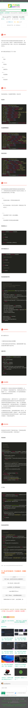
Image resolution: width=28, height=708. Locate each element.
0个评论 (23, 19)
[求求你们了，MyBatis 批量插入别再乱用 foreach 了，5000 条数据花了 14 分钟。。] (7, 672)
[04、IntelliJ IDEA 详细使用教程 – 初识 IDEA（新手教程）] (7, 645)
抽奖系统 (12, 617)
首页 (5, 699)
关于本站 (13, 699)
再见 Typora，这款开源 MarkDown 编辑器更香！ (20, 621)
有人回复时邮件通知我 (21, 692)
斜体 (12, 695)
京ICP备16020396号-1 (15, 702)
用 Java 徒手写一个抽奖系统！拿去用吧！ (16, 611)
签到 (15, 695)
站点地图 (22, 699)
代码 (8, 617)
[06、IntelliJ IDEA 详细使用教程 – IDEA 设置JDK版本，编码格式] (7, 632)
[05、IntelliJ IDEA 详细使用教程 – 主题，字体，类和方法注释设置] (20, 632)
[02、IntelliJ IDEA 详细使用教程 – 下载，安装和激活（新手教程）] (7, 658)
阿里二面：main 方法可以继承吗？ (7, 621)
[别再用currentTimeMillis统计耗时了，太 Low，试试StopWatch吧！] (20, 658)
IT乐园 (3, 611)
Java (5, 617)
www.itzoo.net (15, 701)
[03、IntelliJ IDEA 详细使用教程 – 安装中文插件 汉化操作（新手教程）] (20, 645)
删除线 (5, 695)
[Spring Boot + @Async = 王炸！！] (20, 672)
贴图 (11, 692)
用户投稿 (8, 699)
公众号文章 (7, 12)
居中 (9, 695)
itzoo (3, 19)
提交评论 (3, 693)
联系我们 (18, 699)
